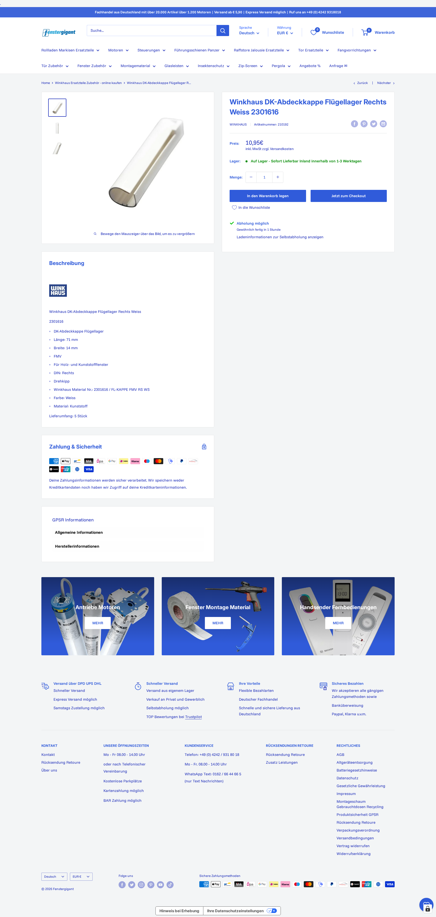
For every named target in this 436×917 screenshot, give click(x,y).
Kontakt (48, 754)
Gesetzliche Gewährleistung (361, 785)
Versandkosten (282, 148)
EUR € (77, 876)
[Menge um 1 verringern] (251, 177)
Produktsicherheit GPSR (357, 814)
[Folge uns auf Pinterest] (150, 884)
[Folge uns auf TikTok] (170, 884)
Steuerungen (149, 50)
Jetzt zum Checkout (349, 195)
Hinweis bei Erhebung (179, 910)
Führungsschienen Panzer (197, 50)
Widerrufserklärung (354, 853)
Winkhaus (238, 124)
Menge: (236, 176)
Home (45, 83)
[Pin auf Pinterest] (364, 123)
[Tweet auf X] (373, 123)
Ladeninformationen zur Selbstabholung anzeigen (280, 236)
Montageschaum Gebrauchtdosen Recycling (360, 804)
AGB (340, 754)
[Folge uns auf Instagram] (141, 884)
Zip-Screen (247, 65)
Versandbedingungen (355, 838)
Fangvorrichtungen (354, 50)
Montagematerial (135, 65)
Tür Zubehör (52, 65)
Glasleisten (174, 65)
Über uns (49, 770)
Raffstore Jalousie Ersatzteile (259, 50)
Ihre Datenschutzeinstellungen (235, 910)
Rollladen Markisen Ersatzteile (67, 50)
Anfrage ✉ (338, 65)
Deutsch (50, 876)
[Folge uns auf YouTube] (160, 884)
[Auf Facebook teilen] (354, 123)
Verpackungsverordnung (358, 830)
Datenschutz (347, 778)
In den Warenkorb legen (268, 195)
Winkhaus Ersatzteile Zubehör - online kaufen (88, 83)
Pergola (278, 65)
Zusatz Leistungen (282, 762)
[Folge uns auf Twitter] (131, 884)
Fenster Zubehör (91, 65)
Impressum (346, 793)
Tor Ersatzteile (310, 50)
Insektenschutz (211, 65)
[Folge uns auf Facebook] (122, 884)
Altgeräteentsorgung (355, 762)
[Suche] (222, 30)
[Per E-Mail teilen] (383, 123)
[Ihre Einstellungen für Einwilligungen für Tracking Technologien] (427, 908)
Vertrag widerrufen (353, 845)
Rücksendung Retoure (60, 762)
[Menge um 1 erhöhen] (277, 177)
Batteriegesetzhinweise (357, 770)
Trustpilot (193, 716)
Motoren (115, 50)
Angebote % (309, 65)
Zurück (362, 83)
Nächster (384, 83)
